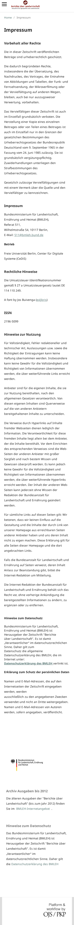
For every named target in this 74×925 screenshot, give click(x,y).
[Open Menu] (4, 4)
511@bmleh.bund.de (28, 235)
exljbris (42, 300)
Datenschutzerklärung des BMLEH (34, 864)
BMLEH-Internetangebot (33, 809)
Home (8, 17)
